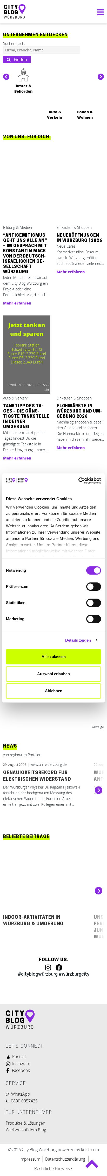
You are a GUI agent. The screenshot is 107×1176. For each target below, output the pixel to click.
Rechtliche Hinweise (53, 1168)
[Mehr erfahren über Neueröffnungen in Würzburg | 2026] (80, 184)
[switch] (93, 586)
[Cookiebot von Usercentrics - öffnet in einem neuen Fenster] (78, 480)
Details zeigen (78, 640)
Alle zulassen (54, 656)
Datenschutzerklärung (65, 1159)
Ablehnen (53, 691)
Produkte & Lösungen (25, 1123)
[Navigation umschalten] (99, 12)
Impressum (29, 1159)
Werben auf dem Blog (26, 1130)
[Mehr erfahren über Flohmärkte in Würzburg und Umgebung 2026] (80, 355)
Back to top (91, 1166)
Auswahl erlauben (53, 674)
